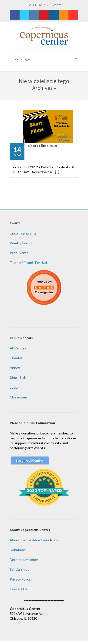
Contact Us (18, 589)
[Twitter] (24, 15)
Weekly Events (21, 243)
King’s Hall (18, 377)
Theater (16, 358)
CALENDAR (36, 5)
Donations (18, 550)
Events (56, 5)
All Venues (18, 348)
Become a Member (24, 559)
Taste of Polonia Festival (28, 262)
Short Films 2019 (42, 145)
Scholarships (19, 569)
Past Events (19, 253)
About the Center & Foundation (34, 540)
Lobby (14, 387)
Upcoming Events (23, 233)
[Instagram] (34, 15)
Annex (15, 368)
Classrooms (19, 397)
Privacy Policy (20, 579)
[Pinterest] (44, 15)
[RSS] (63, 15)
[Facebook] (15, 15)
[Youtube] (73, 15)
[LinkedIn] (54, 15)
